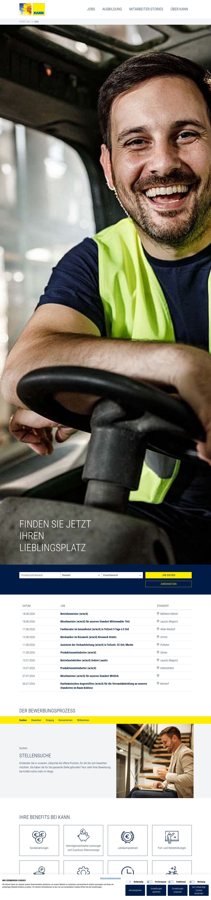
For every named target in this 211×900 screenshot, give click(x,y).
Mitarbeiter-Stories (146, 9)
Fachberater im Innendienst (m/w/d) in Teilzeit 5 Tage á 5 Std (94, 629)
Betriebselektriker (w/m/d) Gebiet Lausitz (84, 660)
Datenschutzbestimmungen (110, 878)
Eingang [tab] (50, 720)
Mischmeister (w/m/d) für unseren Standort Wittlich (89, 676)
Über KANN (179, 9)
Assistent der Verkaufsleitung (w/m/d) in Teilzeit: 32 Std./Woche (96, 644)
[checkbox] (128, 881)
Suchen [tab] (23, 720)
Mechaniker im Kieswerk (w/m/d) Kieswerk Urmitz (88, 637)
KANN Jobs (25, 21)
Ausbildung (112, 9)
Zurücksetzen (169, 584)
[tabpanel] (105, 761)
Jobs (91, 9)
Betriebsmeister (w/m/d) (74, 613)
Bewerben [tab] (36, 720)
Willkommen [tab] (83, 720)
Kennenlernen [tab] (65, 720)
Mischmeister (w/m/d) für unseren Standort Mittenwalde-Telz (95, 621)
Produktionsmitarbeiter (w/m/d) (78, 652)
